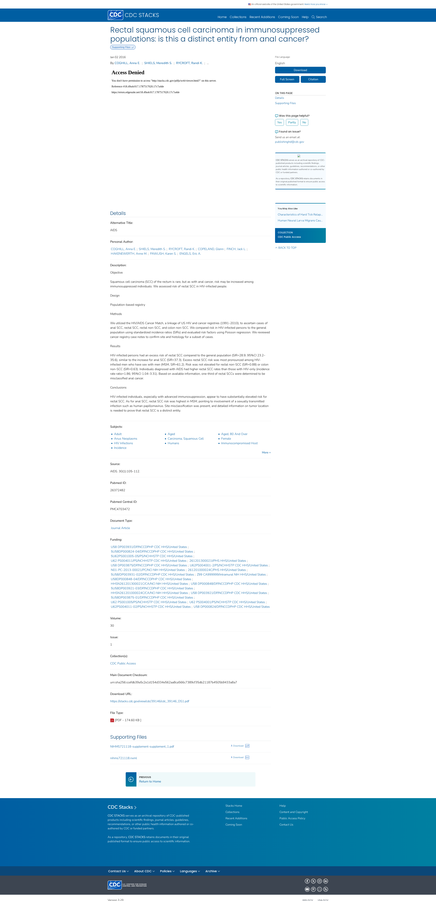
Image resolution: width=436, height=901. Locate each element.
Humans (173, 443)
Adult (118, 434)
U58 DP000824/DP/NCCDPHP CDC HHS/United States (232, 607)
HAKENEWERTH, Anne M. (129, 254)
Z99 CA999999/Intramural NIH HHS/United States (231, 574)
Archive (211, 871)
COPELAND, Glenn (211, 249)
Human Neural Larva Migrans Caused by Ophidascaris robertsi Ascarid (300, 220)
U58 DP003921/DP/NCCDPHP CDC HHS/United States (229, 593)
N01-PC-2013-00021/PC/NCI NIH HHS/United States (148, 570)
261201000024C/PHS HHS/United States (217, 570)
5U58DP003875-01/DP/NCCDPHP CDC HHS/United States (152, 597)
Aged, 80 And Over (234, 434)
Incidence (120, 448)
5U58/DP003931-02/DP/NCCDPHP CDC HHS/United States (152, 574)
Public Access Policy (292, 818)
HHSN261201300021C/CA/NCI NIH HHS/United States (149, 584)
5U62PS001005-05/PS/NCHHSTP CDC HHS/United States (152, 556)
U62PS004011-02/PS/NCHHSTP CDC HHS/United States (151, 607)
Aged (171, 434)
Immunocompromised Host (239, 443)
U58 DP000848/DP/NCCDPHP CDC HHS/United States (229, 584)
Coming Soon (288, 17)
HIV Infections (123, 443)
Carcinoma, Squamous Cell (186, 439)
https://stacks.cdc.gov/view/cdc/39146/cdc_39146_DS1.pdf (149, 701)
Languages (188, 871)
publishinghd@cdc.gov (289, 142)
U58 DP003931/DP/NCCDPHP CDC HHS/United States (149, 547)
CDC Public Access (123, 663)
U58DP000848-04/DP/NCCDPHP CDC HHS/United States (151, 579)
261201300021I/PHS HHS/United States (217, 561)
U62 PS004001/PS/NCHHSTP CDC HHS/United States (227, 602)
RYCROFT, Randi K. (189, 63)
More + (266, 452)
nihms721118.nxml (123, 758)
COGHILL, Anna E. (127, 63)
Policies (166, 871)
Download (238, 745)
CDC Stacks (120, 807)
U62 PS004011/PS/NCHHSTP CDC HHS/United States (148, 561)
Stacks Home (233, 806)
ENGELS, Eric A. (190, 254)
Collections (238, 17)
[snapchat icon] (319, 889)
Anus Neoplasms (125, 439)
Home (222, 17)
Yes (279, 122)
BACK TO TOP (287, 248)
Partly (292, 122)
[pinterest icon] (313, 889)
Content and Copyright (293, 812)
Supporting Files (285, 103)
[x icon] (313, 881)
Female (226, 439)
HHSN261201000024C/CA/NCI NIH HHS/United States (149, 593)
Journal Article (120, 528)
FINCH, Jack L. (236, 249)
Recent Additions (262, 17)
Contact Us (286, 825)
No (304, 122)
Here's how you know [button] (315, 4)
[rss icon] (325, 889)
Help (305, 17)
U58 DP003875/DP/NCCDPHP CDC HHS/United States (149, 565)
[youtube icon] (307, 889)
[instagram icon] (319, 881)
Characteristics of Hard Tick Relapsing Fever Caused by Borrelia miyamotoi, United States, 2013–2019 (300, 214)
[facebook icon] (307, 881)
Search (321, 17)
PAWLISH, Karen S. (163, 254)
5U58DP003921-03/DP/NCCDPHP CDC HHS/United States (152, 588)
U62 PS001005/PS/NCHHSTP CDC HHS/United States (148, 602)
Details (279, 98)
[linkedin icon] (325, 881)
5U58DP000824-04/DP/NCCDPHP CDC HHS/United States (152, 551)
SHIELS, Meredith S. (158, 63)
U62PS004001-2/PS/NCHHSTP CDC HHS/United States (229, 565)
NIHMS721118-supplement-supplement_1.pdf (142, 746)
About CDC (143, 871)
